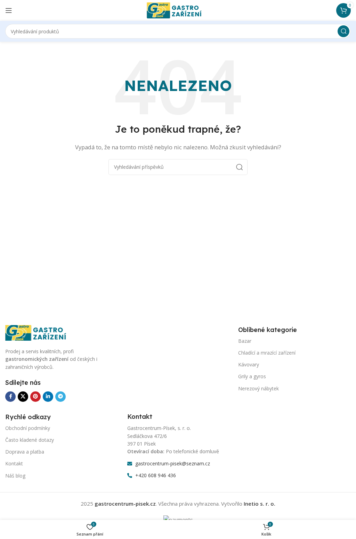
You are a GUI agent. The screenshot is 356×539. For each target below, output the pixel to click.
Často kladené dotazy (29, 440)
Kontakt (14, 463)
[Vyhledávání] (343, 31)
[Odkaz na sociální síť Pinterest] (35, 396)
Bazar (244, 341)
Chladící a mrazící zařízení (267, 352)
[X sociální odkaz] (23, 396)
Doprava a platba (24, 451)
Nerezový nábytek (258, 388)
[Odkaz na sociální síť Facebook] (10, 396)
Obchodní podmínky (27, 428)
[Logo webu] (178, 9)
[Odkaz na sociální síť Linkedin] (48, 396)
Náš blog (15, 475)
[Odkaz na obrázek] (40, 332)
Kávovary (248, 364)
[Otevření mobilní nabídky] (9, 10)
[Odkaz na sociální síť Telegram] (60, 396)
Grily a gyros (252, 376)
